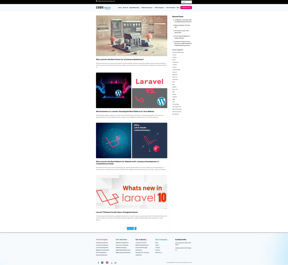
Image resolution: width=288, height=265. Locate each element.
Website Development (122, 242)
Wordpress (175, 114)
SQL (173, 101)
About (157, 245)
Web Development (147, 7)
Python (174, 87)
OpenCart (175, 79)
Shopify (174, 96)
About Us (125, 7)
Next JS (174, 77)
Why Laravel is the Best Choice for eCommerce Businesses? (120, 59)
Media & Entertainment (142, 245)
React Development (101, 255)
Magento (175, 74)
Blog (178, 7)
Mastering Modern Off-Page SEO (182, 26)
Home (120, 7)
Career (174, 55)
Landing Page (176, 69)
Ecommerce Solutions (122, 245)
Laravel (174, 72)
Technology (175, 104)
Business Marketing (178, 52)
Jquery (174, 67)
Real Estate (139, 250)
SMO (173, 99)
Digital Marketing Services (123, 250)
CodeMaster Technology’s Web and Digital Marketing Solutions (182, 21)
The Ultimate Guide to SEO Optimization (181, 31)
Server (174, 94)
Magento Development (102, 250)
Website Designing (121, 247)
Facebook (175, 62)
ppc (173, 84)
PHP (173, 82)
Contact (157, 247)
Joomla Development (102, 245)
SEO (173, 92)
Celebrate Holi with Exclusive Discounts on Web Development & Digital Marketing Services (183, 43)
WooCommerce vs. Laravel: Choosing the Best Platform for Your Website (125, 111)
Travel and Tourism (141, 242)
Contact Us (185, 7)
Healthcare (139, 255)
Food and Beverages (141, 247)
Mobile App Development (123, 252)
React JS (174, 89)
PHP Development (101, 252)
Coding (174, 57)
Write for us (158, 252)
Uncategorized (176, 106)
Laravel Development (102, 247)
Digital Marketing (134, 7)
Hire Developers (171, 7)
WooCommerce (176, 111)
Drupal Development (102, 242)
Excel (173, 59)
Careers (157, 250)
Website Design (177, 109)
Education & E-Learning (142, 252)
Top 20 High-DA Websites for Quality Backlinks (182, 37)
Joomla (174, 64)
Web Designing (159, 7)
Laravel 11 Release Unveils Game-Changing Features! (117, 212)
